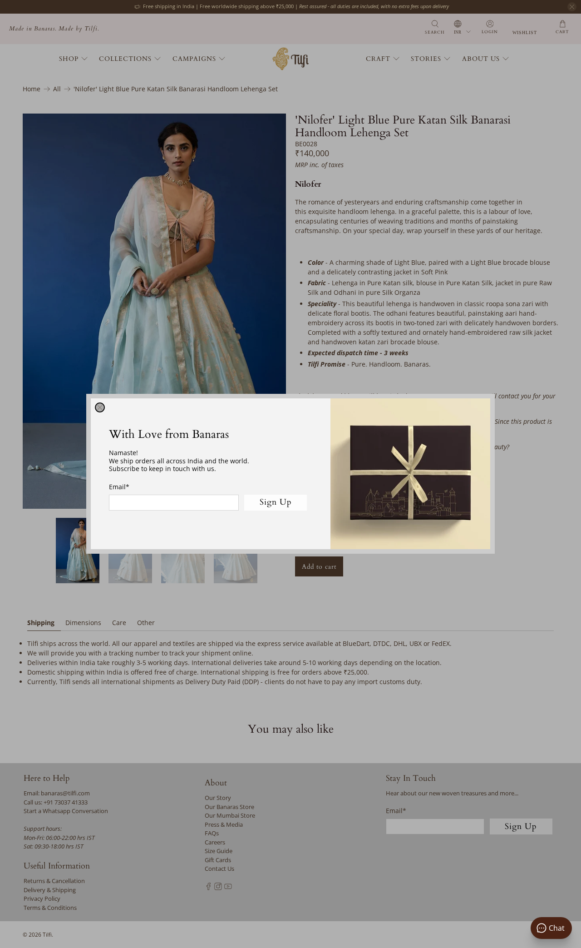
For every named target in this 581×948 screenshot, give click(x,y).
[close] (99, 407)
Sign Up (276, 502)
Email (119, 486)
